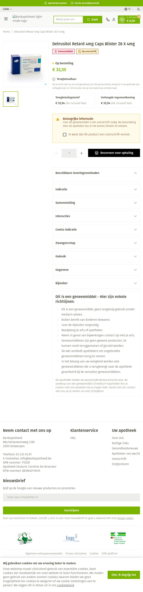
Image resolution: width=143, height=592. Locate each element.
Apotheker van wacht (126, 453)
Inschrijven (71, 510)
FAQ (72, 438)
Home (6, 32)
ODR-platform (109, 553)
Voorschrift (119, 459)
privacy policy (125, 518)
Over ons (118, 438)
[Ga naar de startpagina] (31, 19)
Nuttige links (120, 443)
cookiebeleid (65, 585)
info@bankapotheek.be (35, 458)
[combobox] (68, 19)
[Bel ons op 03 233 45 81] (108, 19)
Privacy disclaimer (76, 553)
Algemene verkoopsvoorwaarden (44, 553)
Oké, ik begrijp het (124, 575)
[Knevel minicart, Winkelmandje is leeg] (122, 19)
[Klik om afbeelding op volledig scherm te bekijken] (25, 64)
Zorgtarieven (120, 464)
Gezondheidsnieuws (125, 448)
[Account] (114, 19)
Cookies (94, 553)
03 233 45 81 (24, 454)
